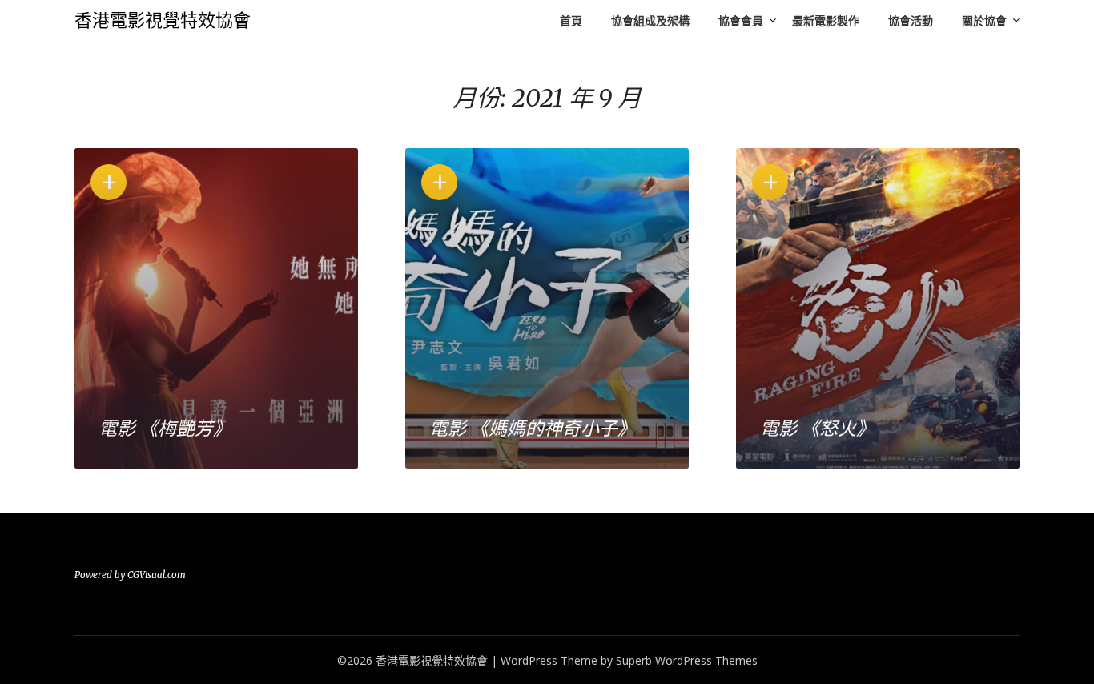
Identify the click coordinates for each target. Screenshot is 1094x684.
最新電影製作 (825, 20)
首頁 (571, 20)
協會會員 (740, 20)
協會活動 (910, 20)
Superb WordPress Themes (687, 660)
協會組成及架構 (650, 20)
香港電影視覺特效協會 (162, 20)
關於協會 (984, 20)
